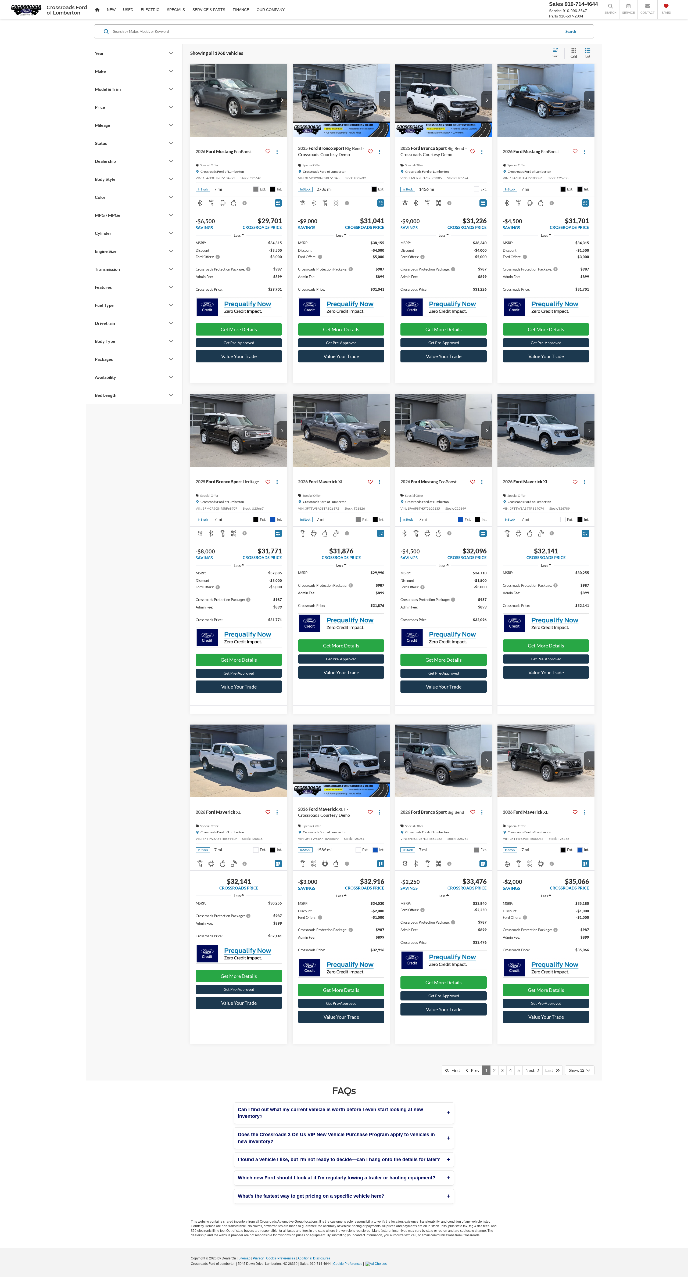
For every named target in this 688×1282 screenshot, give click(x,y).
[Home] (97, 9)
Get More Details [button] (239, 329)
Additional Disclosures (314, 1258)
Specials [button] (176, 10)
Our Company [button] (271, 10)
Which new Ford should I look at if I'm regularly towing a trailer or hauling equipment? (336, 1177)
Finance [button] (241, 10)
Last (550, 1070)
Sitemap (244, 1258)
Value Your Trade (239, 356)
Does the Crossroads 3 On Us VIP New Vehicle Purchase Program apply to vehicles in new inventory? (336, 1138)
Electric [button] (150, 10)
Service (555, 11)
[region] (239, 268)
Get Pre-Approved (239, 342)
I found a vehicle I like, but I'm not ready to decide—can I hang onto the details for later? (339, 1159)
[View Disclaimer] (244, 203)
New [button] (111, 10)
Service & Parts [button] (208, 10)
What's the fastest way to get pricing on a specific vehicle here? (311, 1196)
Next (531, 1070)
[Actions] (277, 151)
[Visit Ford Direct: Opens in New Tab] (377, 1264)
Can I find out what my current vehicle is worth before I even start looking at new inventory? (330, 1113)
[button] (282, 100)
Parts (553, 16)
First (454, 1070)
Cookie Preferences (280, 1258)
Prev (473, 1070)
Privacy (258, 1258)
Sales (556, 4)
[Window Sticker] (278, 203)
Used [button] (128, 10)
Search (570, 31)
